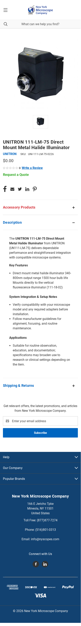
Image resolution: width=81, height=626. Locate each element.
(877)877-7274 (47, 520)
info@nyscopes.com (45, 539)
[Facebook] (5, 189)
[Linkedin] (27, 189)
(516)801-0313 (45, 530)
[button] (31, 168)
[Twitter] (20, 189)
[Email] (12, 189)
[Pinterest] (35, 189)
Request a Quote (16, 175)
